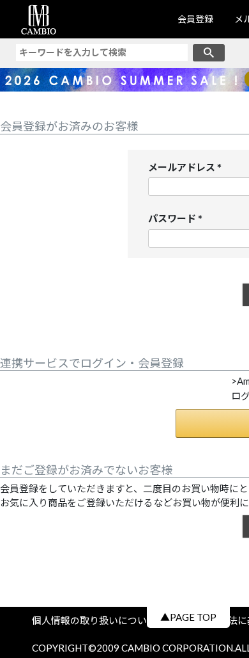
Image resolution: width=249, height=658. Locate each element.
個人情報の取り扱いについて (99, 620)
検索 (209, 52)
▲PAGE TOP (188, 617)
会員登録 (195, 18)
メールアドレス (187, 168)
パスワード (177, 219)
